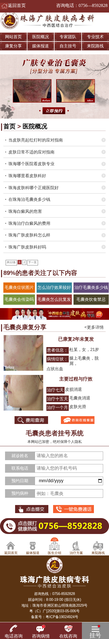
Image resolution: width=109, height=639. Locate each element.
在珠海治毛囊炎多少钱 (29, 199)
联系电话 (19, 468)
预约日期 (19, 481)
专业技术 (95, 37)
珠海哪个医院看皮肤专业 (31, 164)
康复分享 (13, 46)
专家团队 (68, 37)
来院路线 (95, 46)
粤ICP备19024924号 (62, 617)
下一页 (32, 262)
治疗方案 (76, 553)
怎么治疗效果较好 (54, 287)
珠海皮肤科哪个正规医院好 (33, 188)
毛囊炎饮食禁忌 (91, 299)
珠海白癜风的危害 (25, 211)
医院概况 (40, 37)
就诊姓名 (19, 455)
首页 (9, 126)
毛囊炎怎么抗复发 (54, 299)
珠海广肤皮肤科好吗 (27, 247)
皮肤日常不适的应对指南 (31, 152)
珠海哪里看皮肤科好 (27, 176)
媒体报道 (40, 46)
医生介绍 (54, 553)
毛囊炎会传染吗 (19, 299)
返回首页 (17, 5)
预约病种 (19, 493)
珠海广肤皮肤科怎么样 (29, 235)
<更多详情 (94, 327)
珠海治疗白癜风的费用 (29, 223)
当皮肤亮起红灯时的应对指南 (35, 140)
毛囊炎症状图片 (19, 287)
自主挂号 (68, 46)
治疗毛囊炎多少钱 (91, 287)
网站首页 (13, 37)
